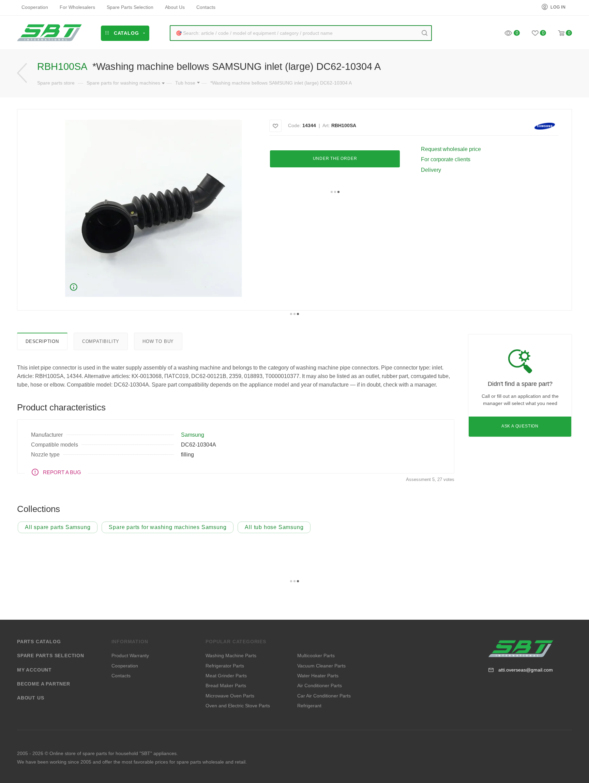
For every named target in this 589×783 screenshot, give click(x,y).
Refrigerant (309, 705)
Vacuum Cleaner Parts (321, 665)
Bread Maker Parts (226, 685)
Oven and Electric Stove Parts (238, 705)
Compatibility (100, 341)
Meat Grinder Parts (226, 675)
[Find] (424, 33)
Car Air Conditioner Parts (324, 695)
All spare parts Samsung (57, 527)
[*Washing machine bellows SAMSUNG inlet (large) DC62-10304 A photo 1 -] (153, 208)
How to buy (158, 341)
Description (42, 341)
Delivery (431, 170)
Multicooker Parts (316, 655)
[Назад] (22, 73)
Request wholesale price (451, 149)
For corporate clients (445, 159)
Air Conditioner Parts (319, 685)
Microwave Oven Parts (230, 695)
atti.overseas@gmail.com (525, 670)
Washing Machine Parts (231, 655)
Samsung (192, 435)
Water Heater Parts (317, 675)
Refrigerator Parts (225, 665)
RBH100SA (343, 125)
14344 (309, 125)
